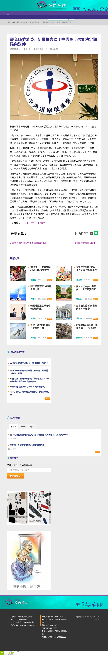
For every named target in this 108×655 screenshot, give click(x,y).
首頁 (8, 22)
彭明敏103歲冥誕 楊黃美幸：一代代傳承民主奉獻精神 (87, 328)
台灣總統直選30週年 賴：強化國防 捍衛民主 (29, 363)
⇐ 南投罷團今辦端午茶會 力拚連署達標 (28, 243)
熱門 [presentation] (32, 426)
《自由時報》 (28, 223)
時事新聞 (15, 22)
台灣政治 (24, 22)
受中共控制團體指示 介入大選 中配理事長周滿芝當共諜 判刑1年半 (39, 434)
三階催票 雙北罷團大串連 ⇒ (85, 243)
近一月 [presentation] (23, 426)
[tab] (13, 426)
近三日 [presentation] (13, 427)
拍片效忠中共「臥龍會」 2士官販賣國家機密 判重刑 (86, 289)
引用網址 (42, 223)
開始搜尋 (14, 476)
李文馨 (28, 49)
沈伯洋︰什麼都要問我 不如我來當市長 (27, 445)
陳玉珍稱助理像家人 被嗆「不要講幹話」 (28, 386)
